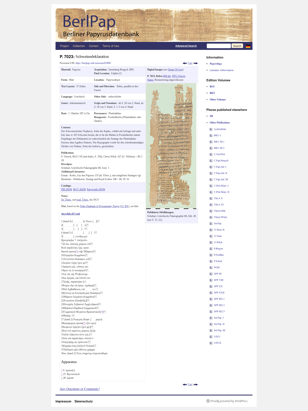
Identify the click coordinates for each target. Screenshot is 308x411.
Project (64, 46)
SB (211, 116)
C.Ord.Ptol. (219, 154)
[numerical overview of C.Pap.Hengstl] (211, 160)
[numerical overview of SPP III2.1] (211, 298)
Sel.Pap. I (219, 317)
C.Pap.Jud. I (220, 166)
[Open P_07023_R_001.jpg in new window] (171, 85)
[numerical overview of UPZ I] (211, 336)
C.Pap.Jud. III (221, 179)
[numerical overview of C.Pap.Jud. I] (211, 166)
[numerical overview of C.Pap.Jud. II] (211, 173)
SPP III (217, 273)
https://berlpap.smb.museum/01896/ (93, 63)
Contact (93, 46)
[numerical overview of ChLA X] (211, 198)
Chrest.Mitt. (220, 210)
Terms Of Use (175, 69)
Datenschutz (84, 401)
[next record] (196, 63)
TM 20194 (66, 189)
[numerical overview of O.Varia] (211, 235)
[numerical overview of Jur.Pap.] (211, 223)
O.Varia (218, 235)
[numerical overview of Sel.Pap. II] (211, 323)
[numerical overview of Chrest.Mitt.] (211, 210)
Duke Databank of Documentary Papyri (99, 206)
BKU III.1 (219, 141)
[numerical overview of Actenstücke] (211, 129)
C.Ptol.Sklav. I (221, 185)
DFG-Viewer (178, 76)
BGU (212, 86)
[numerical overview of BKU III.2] (211, 147)
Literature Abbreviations (222, 70)
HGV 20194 (79, 189)
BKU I (217, 135)
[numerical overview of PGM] (211, 267)
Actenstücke (220, 129)
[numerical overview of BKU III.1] (211, 141)
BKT (212, 93)
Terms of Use (111, 46)
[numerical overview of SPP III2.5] (211, 311)
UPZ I (217, 336)
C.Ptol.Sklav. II (221, 191)
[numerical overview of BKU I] (211, 135)
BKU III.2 (219, 147)
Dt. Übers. (66, 199)
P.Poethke (219, 254)
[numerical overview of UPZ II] (211, 342)
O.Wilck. (218, 242)
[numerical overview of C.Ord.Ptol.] (211, 154)
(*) (76, 251)
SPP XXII (219, 292)
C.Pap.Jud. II (220, 173)
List (190, 63)
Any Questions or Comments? (80, 388)
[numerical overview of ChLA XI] (211, 204)
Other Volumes (218, 99)
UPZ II (217, 342)
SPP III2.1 (219, 298)
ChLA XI (219, 204)
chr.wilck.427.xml (70, 213)
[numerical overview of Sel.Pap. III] (211, 330)
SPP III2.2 (219, 305)
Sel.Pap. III (219, 330)
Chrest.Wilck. (221, 217)
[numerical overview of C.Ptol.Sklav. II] (211, 191)
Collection (79, 46)
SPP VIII (218, 279)
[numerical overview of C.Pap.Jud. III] (211, 179)
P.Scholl (218, 261)
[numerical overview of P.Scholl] (211, 261)
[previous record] (184, 63)
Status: (150, 79)
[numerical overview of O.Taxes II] (211, 229)
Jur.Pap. (218, 223)
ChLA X (218, 198)
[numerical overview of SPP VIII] (211, 279)
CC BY (124, 206)
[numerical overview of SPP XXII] (211, 292)
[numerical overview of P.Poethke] (211, 254)
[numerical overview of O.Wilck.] (211, 242)
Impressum (65, 401)
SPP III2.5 (219, 311)
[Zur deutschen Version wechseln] (248, 46)
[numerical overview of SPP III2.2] (211, 305)
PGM (217, 267)
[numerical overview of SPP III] (211, 273)
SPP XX (218, 286)
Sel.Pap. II (219, 323)
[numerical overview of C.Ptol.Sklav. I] (211, 185)
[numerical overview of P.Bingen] (211, 248)
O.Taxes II (219, 229)
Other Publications (220, 122)
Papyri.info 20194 (96, 189)
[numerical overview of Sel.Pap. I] (211, 317)
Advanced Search (186, 45)
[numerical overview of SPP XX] (211, 286)
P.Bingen (218, 248)
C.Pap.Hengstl (221, 160)
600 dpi (167, 76)
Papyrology (216, 63)
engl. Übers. (83, 199)
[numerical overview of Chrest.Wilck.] (211, 217)
